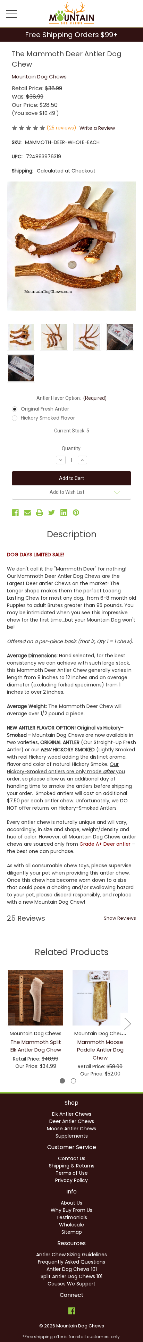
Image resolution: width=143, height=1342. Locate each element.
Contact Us (71, 1158)
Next (127, 1023)
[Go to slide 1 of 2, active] (62, 1080)
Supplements (72, 1135)
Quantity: (72, 448)
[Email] (27, 512)
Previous (9, 1023)
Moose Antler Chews (71, 1128)
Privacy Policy (71, 1180)
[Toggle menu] (12, 13)
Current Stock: (71, 430)
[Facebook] (15, 512)
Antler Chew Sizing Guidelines (71, 1254)
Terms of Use (72, 1173)
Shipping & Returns (71, 1165)
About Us (71, 1202)
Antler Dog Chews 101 (72, 1269)
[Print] (39, 512)
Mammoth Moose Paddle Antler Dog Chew (100, 1049)
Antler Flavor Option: (71, 398)
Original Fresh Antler (45, 408)
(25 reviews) (62, 127)
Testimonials (71, 1217)
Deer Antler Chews (71, 1121)
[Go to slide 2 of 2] (73, 1080)
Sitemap (71, 1232)
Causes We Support (71, 1283)
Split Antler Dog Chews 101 (71, 1276)
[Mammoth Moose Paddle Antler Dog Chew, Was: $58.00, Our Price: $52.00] (100, 998)
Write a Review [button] (97, 128)
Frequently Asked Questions (71, 1261)
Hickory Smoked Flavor (48, 417)
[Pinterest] (76, 512)
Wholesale (71, 1224)
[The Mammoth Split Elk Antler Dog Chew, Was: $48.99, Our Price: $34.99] (35, 998)
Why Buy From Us (71, 1210)
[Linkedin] (63, 512)
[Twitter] (51, 512)
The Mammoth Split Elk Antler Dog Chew (35, 1046)
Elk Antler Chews (71, 1114)
